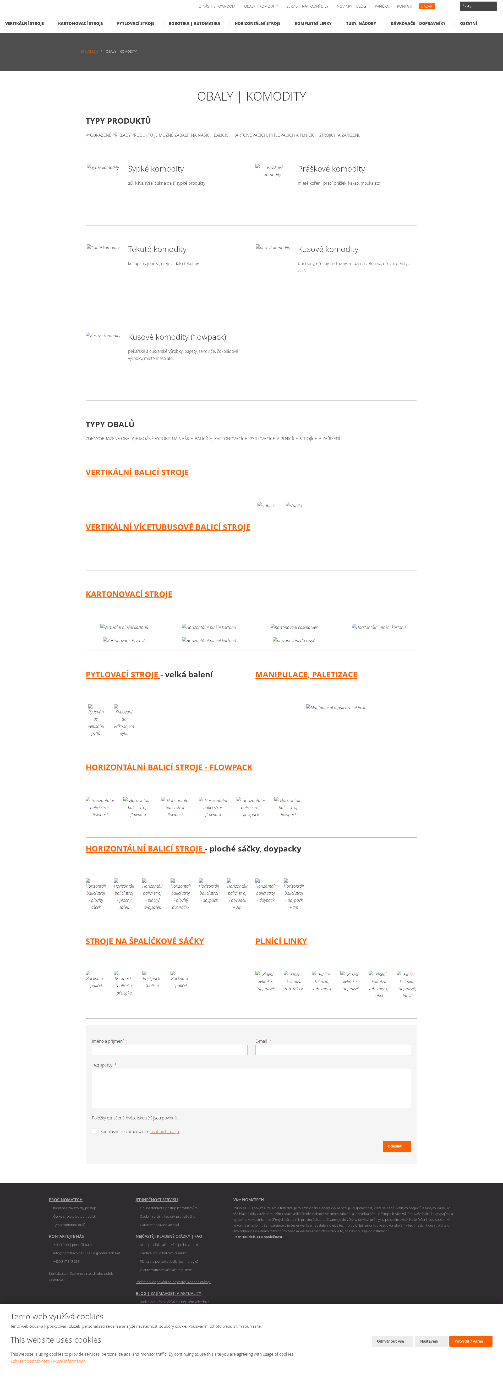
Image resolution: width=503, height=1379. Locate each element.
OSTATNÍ (468, 23)
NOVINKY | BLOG (351, 6)
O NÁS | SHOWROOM (217, 6)
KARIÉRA (382, 6)
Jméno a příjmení (110, 1041)
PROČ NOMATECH (66, 1199)
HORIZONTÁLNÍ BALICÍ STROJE (145, 848)
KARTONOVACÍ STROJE (80, 23)
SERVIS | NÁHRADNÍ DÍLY (307, 6)
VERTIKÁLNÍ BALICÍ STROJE (137, 472)
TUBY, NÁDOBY (361, 23)
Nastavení (429, 1341)
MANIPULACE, (283, 674)
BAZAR (426, 6)
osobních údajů (164, 1131)
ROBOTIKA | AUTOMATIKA (194, 23)
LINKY (295, 941)
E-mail (263, 1041)
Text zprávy (104, 1065)
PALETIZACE (334, 674)
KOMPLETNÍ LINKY (313, 23)
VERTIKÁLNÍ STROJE (24, 23)
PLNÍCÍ (269, 941)
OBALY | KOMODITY (261, 6)
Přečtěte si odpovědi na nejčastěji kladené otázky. (173, 1281)
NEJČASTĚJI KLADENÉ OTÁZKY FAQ (169, 1236)
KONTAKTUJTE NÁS (66, 1236)
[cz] (478, 6)
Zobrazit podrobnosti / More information (48, 1361)
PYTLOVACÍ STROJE (135, 23)
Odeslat (395, 1146)
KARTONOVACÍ (115, 594)
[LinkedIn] (445, 6)
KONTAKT (405, 6)
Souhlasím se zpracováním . (140, 1131)
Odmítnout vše (391, 1341)
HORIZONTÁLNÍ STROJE (257, 23)
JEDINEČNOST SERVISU (157, 1199)
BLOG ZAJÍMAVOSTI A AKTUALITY (168, 1293)
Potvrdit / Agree (469, 1341)
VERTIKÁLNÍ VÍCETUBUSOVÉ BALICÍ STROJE (168, 526)
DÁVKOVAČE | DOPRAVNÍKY (418, 23)
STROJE (158, 594)
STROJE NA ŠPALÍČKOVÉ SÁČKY (145, 941)
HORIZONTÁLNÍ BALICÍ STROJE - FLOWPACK (169, 767)
